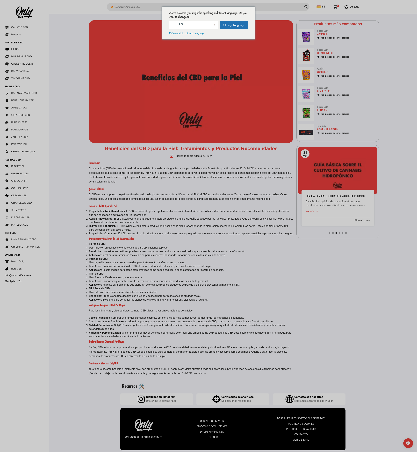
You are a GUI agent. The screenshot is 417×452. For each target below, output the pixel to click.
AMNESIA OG (322, 33)
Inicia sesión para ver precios (334, 37)
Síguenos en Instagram (160, 396)
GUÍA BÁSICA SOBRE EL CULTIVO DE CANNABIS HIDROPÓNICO (335, 196)
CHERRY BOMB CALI (325, 52)
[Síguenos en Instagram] (141, 399)
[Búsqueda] (306, 7)
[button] (336, 7)
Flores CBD (322, 30)
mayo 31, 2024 (363, 220)
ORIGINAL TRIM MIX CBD (327, 129)
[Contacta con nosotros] (289, 399)
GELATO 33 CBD (323, 91)
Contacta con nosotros (308, 396)
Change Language (233, 25)
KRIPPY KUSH (322, 110)
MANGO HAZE (323, 72)
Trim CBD (321, 125)
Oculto (320, 68)
